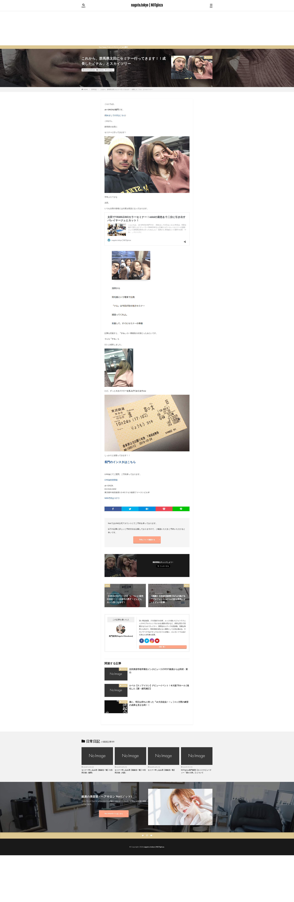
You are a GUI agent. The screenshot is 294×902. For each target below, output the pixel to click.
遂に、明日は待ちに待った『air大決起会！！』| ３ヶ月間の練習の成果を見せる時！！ (158, 703)
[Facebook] (113, 509)
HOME (85, 89)
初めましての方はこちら (115, 115)
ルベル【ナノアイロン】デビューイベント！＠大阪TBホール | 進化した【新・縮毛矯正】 (159, 687)
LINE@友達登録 (111, 480)
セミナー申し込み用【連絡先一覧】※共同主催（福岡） (97, 771)
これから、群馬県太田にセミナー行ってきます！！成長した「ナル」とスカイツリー (126, 89)
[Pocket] (163, 509)
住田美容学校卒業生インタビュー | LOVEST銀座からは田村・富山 (158, 670)
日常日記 (101, 70)
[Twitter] (130, 509)
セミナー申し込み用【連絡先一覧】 (161, 770)
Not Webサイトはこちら (114, 813)
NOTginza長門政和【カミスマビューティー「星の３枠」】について (196, 771)
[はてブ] (147, 509)
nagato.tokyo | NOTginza (147, 5)
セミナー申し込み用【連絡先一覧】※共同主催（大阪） (130, 771)
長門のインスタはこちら (120, 462)
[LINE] (180, 509)
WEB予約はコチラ (112, 498)
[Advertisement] (147, 28)
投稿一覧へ (162, 647)
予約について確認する (147, 540)
